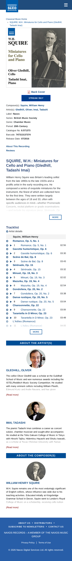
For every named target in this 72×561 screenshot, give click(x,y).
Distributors (43, 523)
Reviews (10, 150)
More (36, 332)
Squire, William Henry (32, 105)
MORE (55, 217)
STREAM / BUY (36, 98)
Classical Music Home (16, 19)
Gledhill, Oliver (24, 109)
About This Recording (18, 146)
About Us (24, 523)
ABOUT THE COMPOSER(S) (36, 455)
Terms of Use (44, 542)
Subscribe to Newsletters (26, 526)
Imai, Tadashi (40, 109)
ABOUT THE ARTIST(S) (36, 342)
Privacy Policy (28, 542)
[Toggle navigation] (65, 5)
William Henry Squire (23, 482)
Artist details (15, 231)
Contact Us (56, 526)
